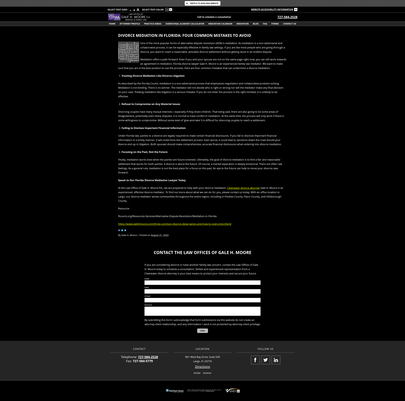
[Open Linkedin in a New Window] (276, 360)
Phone (147, 296)
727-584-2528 (287, 17)
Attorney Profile (130, 23)
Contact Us (289, 23)
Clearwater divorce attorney (243, 188)
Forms (275, 23)
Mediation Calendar (220, 23)
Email (146, 287)
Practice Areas (152, 23)
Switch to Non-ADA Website (204, 3)
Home (112, 23)
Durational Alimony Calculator (185, 23)
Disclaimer (207, 373)
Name (146, 279)
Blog (256, 23)
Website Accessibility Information (272, 9)
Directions (202, 366)
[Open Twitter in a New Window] (265, 360)
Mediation (243, 23)
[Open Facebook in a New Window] (255, 360)
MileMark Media (210, 391)
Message (148, 305)
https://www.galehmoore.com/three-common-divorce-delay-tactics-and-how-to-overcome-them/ (175, 224)
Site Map (197, 373)
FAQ (265, 23)
